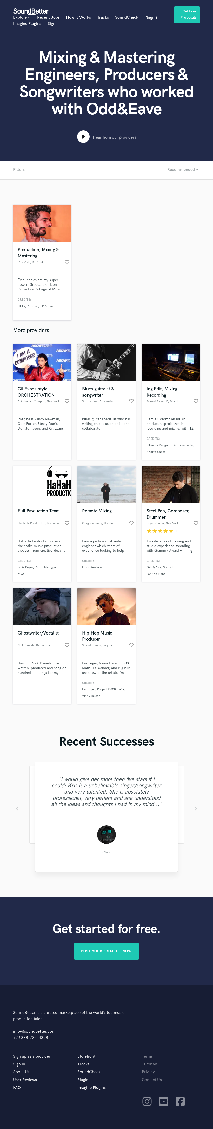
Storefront (86, 1056)
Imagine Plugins (27, 23)
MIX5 (21, 574)
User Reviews (25, 1079)
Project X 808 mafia (110, 690)
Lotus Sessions (92, 567)
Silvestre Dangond (159, 445)
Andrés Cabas (156, 452)
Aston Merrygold (46, 567)
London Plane (156, 574)
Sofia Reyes (25, 567)
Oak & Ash (154, 567)
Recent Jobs (48, 17)
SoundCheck (126, 17)
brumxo (33, 306)
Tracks (103, 17)
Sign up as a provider (31, 1056)
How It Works (78, 17)
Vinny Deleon (91, 696)
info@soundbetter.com (34, 1031)
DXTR (21, 306)
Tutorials (150, 1064)
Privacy (148, 1072)
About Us (21, 1072)
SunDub (168, 567)
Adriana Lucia (183, 445)
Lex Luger (88, 690)
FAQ (17, 1087)
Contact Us (152, 1079)
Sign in (54, 23)
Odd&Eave (48, 306)
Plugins (150, 17)
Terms (147, 1056)
